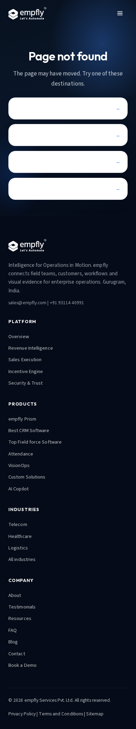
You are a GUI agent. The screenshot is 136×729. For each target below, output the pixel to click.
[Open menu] (120, 13)
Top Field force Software (35, 442)
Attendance (20, 454)
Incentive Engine (25, 371)
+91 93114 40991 (67, 302)
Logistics (18, 548)
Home (23, 108)
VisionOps (19, 465)
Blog (13, 642)
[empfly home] (27, 13)
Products (26, 135)
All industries (22, 559)
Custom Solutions (26, 477)
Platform (26, 161)
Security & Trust (25, 383)
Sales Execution (24, 359)
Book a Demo (22, 665)
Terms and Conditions (61, 713)
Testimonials (22, 607)
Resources (19, 618)
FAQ (12, 630)
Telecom (17, 524)
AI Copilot (18, 489)
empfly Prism (22, 419)
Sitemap (95, 713)
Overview (18, 336)
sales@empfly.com (27, 302)
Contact (25, 188)
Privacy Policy (22, 713)
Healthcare (20, 536)
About (14, 595)
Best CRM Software (28, 430)
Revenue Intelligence (30, 348)
